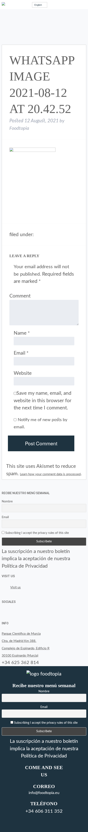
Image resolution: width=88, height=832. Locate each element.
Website (23, 373)
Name (22, 333)
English (38, 5)
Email (21, 353)
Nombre (7, 501)
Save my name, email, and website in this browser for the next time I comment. (42, 400)
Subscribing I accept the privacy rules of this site (36, 533)
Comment (20, 295)
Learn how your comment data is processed (50, 474)
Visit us (8, 576)
